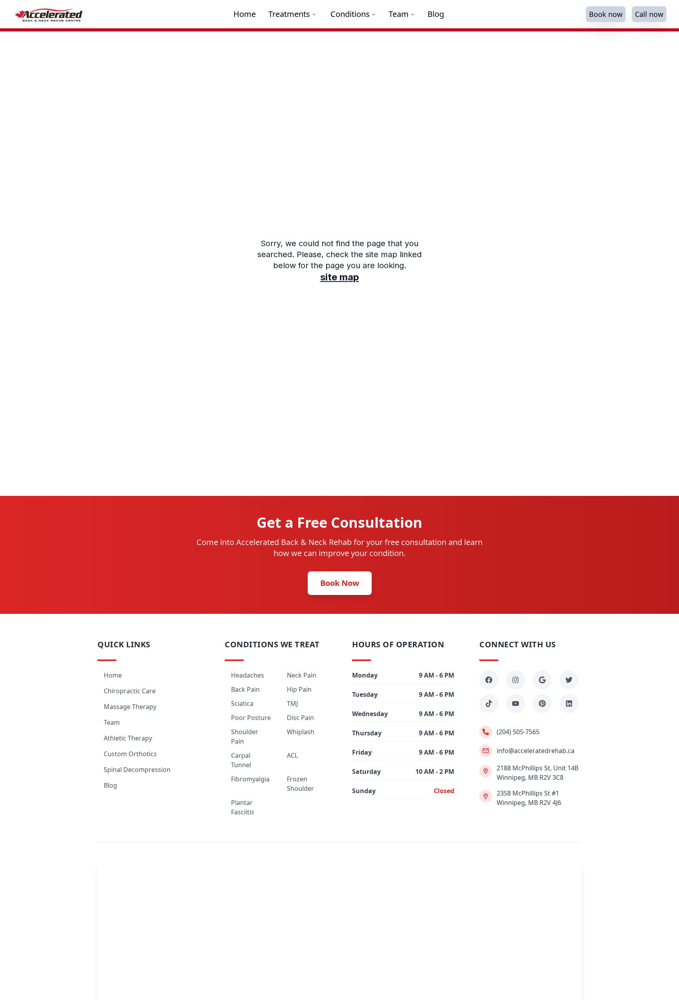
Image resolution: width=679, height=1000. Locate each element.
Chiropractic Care (130, 691)
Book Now (339, 583)
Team (399, 14)
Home (113, 675)
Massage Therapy (130, 706)
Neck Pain (301, 675)
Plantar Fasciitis (242, 807)
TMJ (292, 703)
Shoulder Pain (244, 736)
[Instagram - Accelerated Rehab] (515, 679)
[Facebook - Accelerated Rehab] (488, 679)
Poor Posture (251, 717)
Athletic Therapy (128, 738)
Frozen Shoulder (300, 784)
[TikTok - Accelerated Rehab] (488, 703)
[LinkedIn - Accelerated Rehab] (569, 703)
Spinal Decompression (137, 769)
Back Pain (245, 689)
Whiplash (300, 731)
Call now (649, 14)
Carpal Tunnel (241, 760)
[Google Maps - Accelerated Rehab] (542, 679)
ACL (292, 755)
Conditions (350, 14)
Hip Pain (299, 689)
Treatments (289, 14)
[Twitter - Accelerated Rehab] (569, 679)
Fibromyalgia (250, 779)
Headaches (247, 675)
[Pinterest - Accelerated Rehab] (542, 703)
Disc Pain (300, 717)
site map (339, 277)
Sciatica (242, 703)
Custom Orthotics (130, 754)
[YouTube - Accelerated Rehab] (515, 703)
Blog (110, 785)
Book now (605, 14)
